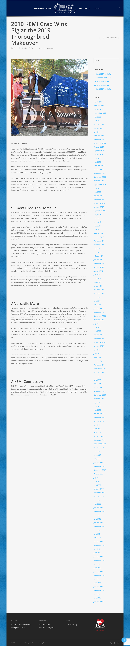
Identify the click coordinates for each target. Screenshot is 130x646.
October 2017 (99, 207)
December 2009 (99, 417)
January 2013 (98, 335)
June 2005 (97, 519)
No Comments (111, 38)
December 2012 (99, 338)
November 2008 (100, 444)
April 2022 (97, 121)
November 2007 (100, 470)
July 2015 (97, 275)
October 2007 (99, 474)
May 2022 (97, 117)
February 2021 (99, 136)
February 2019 (99, 166)
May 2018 (97, 192)
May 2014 (97, 305)
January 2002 (98, 571)
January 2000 (98, 602)
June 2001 (97, 583)
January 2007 (98, 489)
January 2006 (98, 508)
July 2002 (97, 564)
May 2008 (97, 459)
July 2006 (97, 500)
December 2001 (99, 575)
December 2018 (99, 173)
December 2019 (99, 139)
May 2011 (97, 384)
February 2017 (99, 233)
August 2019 (98, 154)
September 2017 (100, 211)
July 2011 (97, 376)
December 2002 (99, 560)
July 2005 (97, 515)
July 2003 (97, 549)
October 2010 (99, 399)
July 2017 (97, 218)
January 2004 (98, 541)
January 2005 (98, 523)
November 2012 (100, 342)
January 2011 (98, 387)
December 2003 (99, 545)
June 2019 (97, 158)
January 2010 (98, 414)
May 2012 (97, 357)
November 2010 (100, 395)
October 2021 (99, 124)
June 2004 (97, 534)
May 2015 (97, 282)
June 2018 (97, 188)
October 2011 (99, 372)
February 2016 (99, 256)
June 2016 (97, 252)
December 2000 (99, 590)
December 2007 (99, 466)
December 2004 (99, 526)
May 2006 (97, 504)
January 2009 (98, 436)
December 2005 (99, 511)
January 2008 (98, 462)
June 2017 (97, 222)
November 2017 (100, 203)
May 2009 (97, 432)
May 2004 (97, 538)
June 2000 (97, 598)
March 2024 (98, 102)
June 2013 (97, 327)
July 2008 (97, 451)
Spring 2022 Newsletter (103, 89)
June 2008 (97, 455)
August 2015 (98, 271)
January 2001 (98, 586)
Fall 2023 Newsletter (101, 81)
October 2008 (99, 447)
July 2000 (97, 594)
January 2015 (98, 286)
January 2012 (98, 361)
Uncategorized (49, 48)
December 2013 (99, 312)
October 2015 (99, 267)
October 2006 (99, 496)
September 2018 (100, 184)
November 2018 (100, 177)
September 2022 (100, 113)
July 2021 (97, 132)
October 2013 (99, 320)
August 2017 (98, 214)
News (41, 48)
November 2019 (100, 143)
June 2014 (97, 301)
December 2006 (99, 493)
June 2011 (97, 380)
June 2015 (97, 278)
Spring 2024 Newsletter (103, 74)
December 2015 (99, 263)
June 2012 (97, 354)
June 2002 (97, 568)
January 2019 (98, 169)
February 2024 (99, 106)
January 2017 (98, 237)
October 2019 (99, 147)
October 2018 (99, 181)
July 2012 (97, 350)
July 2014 (97, 297)
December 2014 (99, 290)
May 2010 (97, 410)
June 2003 (97, 553)
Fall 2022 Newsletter (101, 85)
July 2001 (97, 579)
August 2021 (98, 128)
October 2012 (99, 346)
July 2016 (97, 248)
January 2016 (98, 260)
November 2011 (100, 369)
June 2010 (97, 406)
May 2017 (97, 226)
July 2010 (97, 402)
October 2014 (99, 293)
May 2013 (97, 331)
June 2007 (97, 481)
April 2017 (97, 230)
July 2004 (97, 530)
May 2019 (97, 162)
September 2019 (100, 151)
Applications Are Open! (102, 78)
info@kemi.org (71, 625)
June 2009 (97, 429)
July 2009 (97, 425)
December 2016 (99, 241)
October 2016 (99, 245)
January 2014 (98, 308)
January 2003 (98, 556)
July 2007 (97, 478)
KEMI (15, 48)
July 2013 (97, 323)
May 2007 (97, 485)
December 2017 (99, 199)
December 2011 (99, 365)
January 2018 (98, 196)
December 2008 (99, 440)
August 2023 (98, 109)
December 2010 (99, 391)
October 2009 (99, 421)
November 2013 (100, 316)
